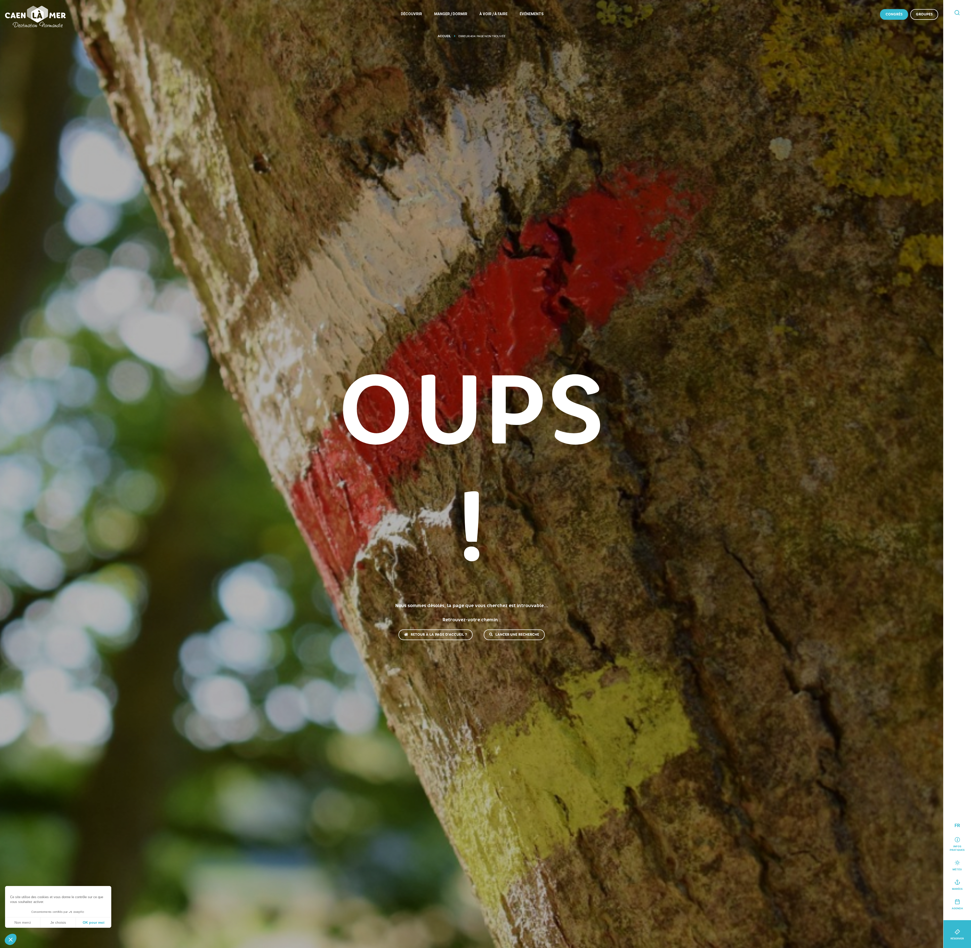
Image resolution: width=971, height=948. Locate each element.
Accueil (444, 36)
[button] (11, 939)
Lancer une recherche (517, 635)
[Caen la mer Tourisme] (35, 16)
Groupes (924, 14)
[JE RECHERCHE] (957, 13)
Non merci (22, 922)
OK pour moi (93, 922)
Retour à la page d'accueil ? (439, 635)
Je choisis (58, 922)
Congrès (894, 14)
